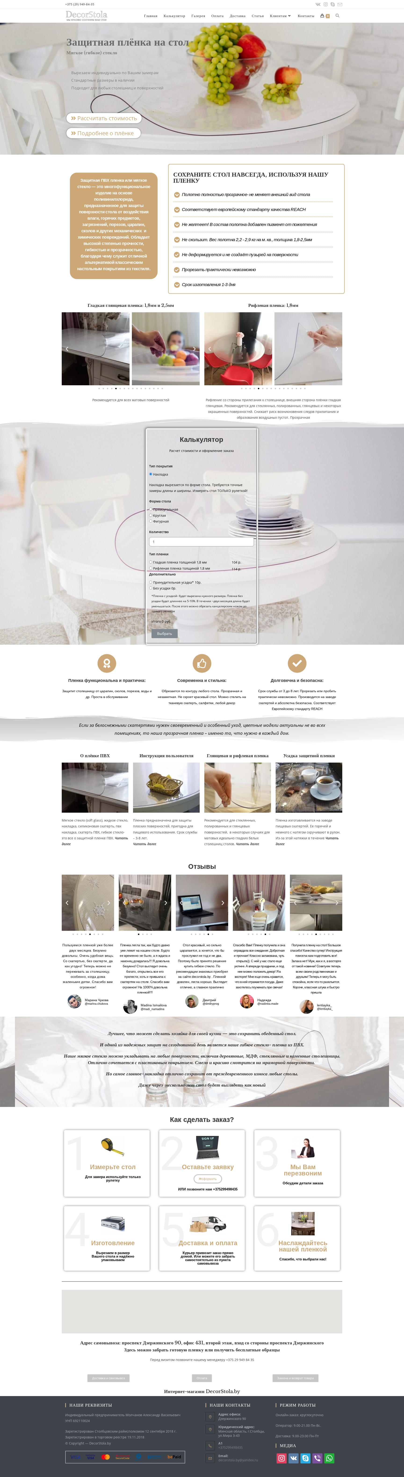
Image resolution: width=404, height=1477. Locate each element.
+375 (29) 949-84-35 (79, 4)
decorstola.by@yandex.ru (238, 1460)
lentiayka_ (324, 1005)
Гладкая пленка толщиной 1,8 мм (180, 562)
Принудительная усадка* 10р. (177, 582)
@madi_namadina (152, 1009)
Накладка (160, 474)
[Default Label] (294, 1458)
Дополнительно (162, 574)
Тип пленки (158, 554)
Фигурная (161, 521)
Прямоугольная (165, 509)
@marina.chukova (96, 1004)
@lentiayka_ (325, 1009)
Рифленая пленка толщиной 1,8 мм (181, 568)
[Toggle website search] (337, 16)
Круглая (159, 515)
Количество (159, 532)
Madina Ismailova (154, 1005)
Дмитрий (209, 1000)
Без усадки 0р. (164, 588)
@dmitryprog (211, 1004)
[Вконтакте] (318, 4)
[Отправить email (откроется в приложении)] (339, 4)
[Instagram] (325, 4)
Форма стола (160, 501)
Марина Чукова (96, 1000)
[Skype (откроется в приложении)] (332, 4)
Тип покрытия (161, 466)
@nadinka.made (267, 1004)
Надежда (264, 1000)
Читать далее (247, 844)
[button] (104, 118)
